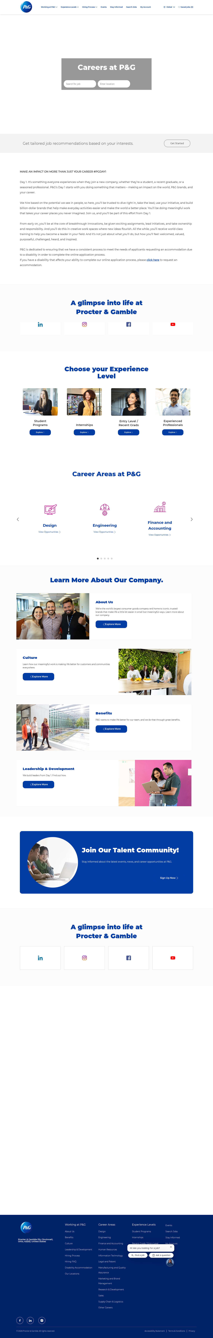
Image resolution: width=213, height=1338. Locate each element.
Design (102, 1231)
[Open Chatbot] (170, 1262)
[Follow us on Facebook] (128, 328)
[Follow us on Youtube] (172, 328)
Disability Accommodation (78, 1267)
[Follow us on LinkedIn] (40, 328)
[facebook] (19, 1320)
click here (153, 260)
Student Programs (141, 1231)
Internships (137, 1237)
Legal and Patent (107, 1261)
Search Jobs (131, 7)
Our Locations (72, 1273)
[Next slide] (191, 519)
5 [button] (112, 558)
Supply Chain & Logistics (110, 1301)
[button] (140, 83)
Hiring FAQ (70, 1261)
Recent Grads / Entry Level (145, 1243)
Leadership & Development (78, 1249)
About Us (69, 1231)
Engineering (104, 1237)
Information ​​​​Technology (110, 1255)
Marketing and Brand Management (109, 1281)
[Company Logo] (28, 7)
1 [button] (98, 558)
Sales (101, 1295)
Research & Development (111, 1289)
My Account (145, 7)
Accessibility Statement (155, 1331)
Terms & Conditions (176, 1331)
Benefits (69, 1237)
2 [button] (101, 558)
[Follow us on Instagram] (84, 328)
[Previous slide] (18, 519)
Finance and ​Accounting (110, 1243)
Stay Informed (116, 7)
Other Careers (105, 1307)
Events (104, 7)
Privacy (192, 1331)
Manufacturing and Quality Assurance (112, 1270)
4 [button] (108, 558)
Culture (68, 1243)
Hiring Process (72, 1255)
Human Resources (107, 1249)
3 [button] (105, 558)
